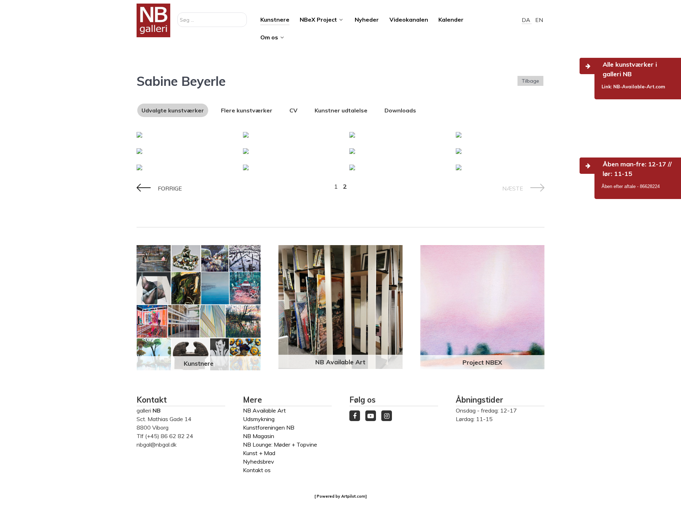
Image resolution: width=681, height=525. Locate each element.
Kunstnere (199, 363)
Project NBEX (482, 362)
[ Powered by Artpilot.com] (341, 496)
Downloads (400, 110)
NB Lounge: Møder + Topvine (280, 444)
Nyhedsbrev (258, 461)
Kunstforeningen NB (268, 427)
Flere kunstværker (246, 110)
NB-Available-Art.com (639, 86)
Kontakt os (257, 470)
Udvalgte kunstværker (173, 110)
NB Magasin (258, 436)
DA (527, 19)
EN (539, 19)
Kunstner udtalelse (341, 110)
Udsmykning (259, 418)
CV (293, 110)
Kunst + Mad (259, 453)
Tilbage (530, 81)
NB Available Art (340, 362)
